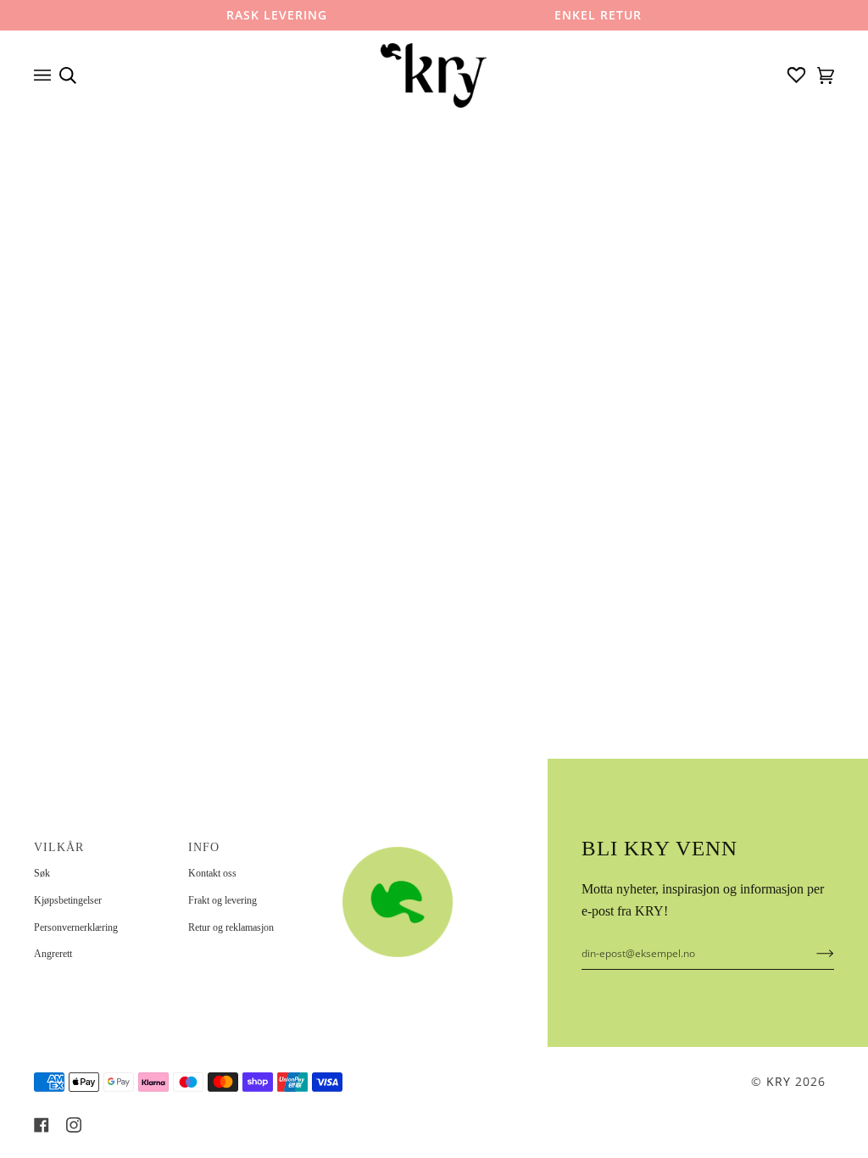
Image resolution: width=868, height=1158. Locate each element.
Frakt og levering (222, 900)
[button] (411, 842)
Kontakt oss (212, 873)
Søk (42, 873)
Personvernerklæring (76, 927)
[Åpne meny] (46, 75)
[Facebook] (41, 1125)
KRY (778, 1081)
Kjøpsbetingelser (68, 900)
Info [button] (204, 847)
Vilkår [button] (59, 847)
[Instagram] (73, 1125)
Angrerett (53, 954)
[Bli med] (811, 952)
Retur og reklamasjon (231, 927)
